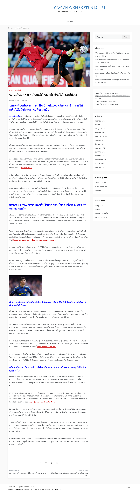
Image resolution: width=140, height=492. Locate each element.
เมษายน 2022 (100, 140)
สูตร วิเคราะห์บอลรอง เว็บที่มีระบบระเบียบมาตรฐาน (27, 473)
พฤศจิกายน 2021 (101, 160)
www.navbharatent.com (79, 7)
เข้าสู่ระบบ (99, 205)
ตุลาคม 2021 (100, 164)
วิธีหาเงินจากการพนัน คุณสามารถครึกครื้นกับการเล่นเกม (69, 474)
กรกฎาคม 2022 (101, 129)
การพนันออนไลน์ (15, 90)
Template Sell (56, 489)
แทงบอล (98, 190)
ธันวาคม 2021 (100, 156)
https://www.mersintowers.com (107, 93)
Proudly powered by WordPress (20, 489)
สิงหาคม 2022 (100, 125)
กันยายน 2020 (100, 167)
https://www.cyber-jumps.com (106, 104)
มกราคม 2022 (100, 152)
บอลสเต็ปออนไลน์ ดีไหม (46, 347)
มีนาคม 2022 (100, 144)
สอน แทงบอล (26, 168)
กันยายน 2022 (100, 121)
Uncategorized (100, 183)
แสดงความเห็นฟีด (101, 213)
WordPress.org (101, 217)
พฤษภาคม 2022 (101, 136)
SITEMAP (70, 21)
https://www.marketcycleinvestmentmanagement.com (35, 240)
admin (25, 100)
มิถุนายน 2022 (100, 133)
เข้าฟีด (97, 209)
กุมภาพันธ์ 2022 (101, 148)
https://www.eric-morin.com (105, 101)
